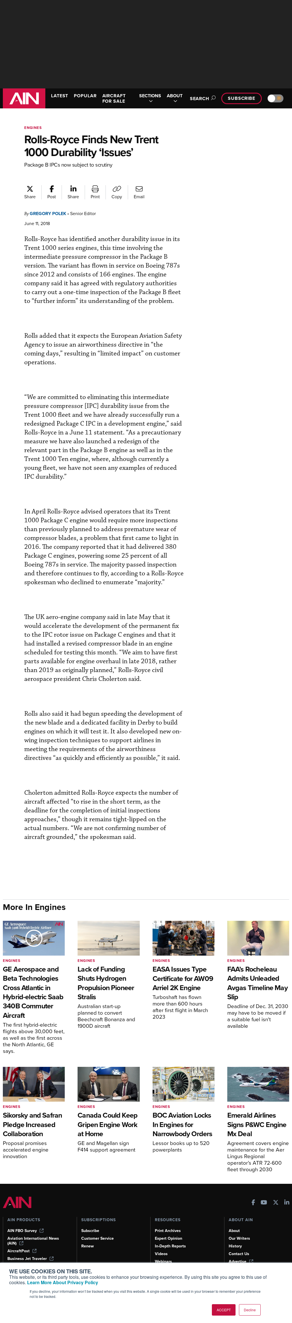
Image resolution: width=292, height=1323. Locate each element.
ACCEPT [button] (224, 1309)
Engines (33, 127)
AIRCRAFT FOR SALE (114, 98)
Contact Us (239, 1253)
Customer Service (97, 1238)
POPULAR (85, 95)
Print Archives (168, 1230)
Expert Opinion (168, 1238)
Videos (161, 1253)
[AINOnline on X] (276, 1203)
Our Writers (239, 1238)
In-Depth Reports (170, 1246)
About (234, 1230)
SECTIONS (150, 96)
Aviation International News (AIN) (33, 1241)
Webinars (163, 1261)
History (235, 1246)
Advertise (237, 1261)
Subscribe (241, 98)
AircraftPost (18, 1251)
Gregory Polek (48, 213)
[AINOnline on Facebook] (253, 1203)
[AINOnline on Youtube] (264, 1203)
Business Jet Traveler (27, 1258)
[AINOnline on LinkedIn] (286, 1203)
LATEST (59, 95)
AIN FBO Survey (22, 1230)
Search (199, 99)
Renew (87, 1246)
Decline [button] (250, 1309)
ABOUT (174, 96)
